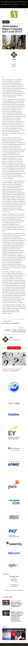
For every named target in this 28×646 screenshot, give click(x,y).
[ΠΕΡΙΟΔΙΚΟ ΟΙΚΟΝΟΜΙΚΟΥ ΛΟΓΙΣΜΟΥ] (14, 13)
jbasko (14, 59)
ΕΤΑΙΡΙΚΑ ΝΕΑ (18, 600)
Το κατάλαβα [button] (23, 4)
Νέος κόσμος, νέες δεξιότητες (11, 323)
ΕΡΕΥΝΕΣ (6, 21)
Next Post (22, 327)
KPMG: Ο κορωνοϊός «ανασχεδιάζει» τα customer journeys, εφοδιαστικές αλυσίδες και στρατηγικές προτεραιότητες (17, 617)
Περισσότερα (14, 6)
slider (12, 600)
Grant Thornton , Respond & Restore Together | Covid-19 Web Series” (17, 604)
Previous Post (6, 321)
